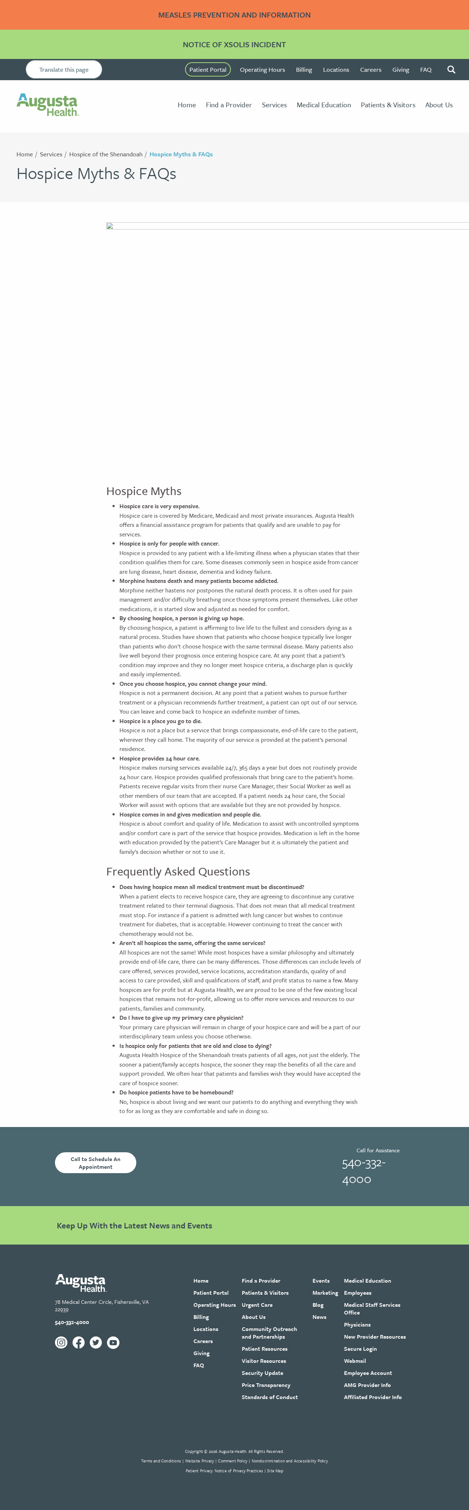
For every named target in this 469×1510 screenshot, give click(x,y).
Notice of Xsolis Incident (234, 44)
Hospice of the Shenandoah (106, 154)
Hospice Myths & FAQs (181, 154)
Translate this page (64, 69)
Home (24, 154)
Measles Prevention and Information (234, 14)
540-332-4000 (363, 1170)
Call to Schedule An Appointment (96, 1163)
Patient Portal (207, 69)
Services (51, 154)
